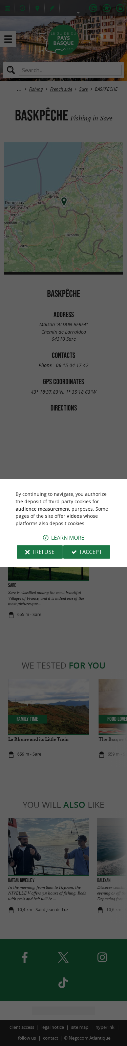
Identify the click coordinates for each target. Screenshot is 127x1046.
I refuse (44, 552)
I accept (91, 552)
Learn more (67, 537)
